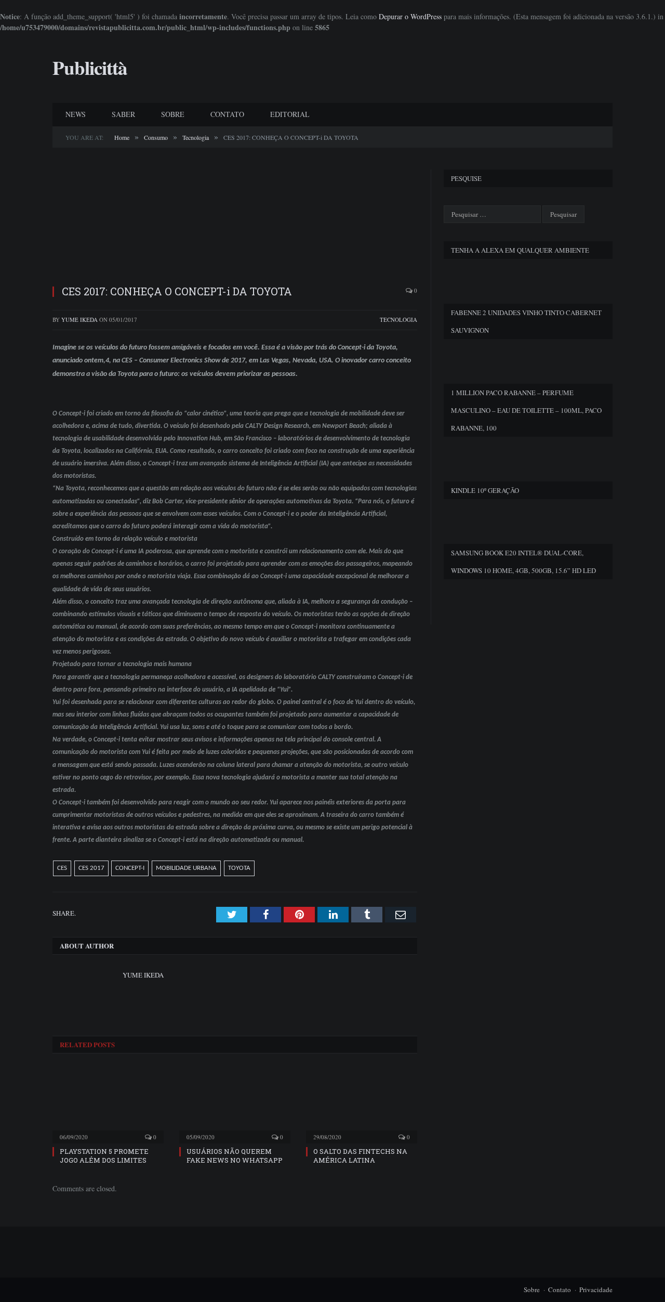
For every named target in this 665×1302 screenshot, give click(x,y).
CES (62, 868)
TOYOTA (239, 868)
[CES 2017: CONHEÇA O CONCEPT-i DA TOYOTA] (234, 223)
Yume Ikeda (79, 319)
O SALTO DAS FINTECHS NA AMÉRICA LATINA (360, 1156)
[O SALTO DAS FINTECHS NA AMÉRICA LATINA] (361, 1104)
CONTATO (227, 114)
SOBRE (172, 114)
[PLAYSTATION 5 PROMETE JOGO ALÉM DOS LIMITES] (108, 1104)
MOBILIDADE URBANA (186, 868)
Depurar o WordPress (410, 16)
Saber (123, 114)
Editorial (290, 114)
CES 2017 (91, 868)
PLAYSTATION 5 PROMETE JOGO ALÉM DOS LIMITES (104, 1156)
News (75, 114)
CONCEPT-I (129, 868)
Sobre (532, 1289)
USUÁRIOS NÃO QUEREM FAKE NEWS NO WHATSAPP (235, 1156)
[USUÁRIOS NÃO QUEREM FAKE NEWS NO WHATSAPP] (234, 1104)
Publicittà (89, 68)
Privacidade (596, 1289)
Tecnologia (398, 319)
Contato (559, 1289)
